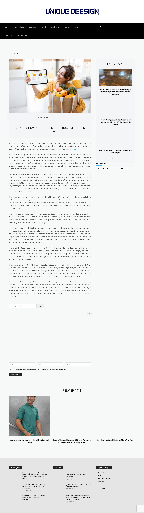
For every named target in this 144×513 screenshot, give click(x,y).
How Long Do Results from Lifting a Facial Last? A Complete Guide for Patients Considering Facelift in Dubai (35, 475)
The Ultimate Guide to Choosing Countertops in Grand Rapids (115, 151)
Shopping (17, 54)
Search (40, 306)
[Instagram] (103, 168)
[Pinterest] (112, 168)
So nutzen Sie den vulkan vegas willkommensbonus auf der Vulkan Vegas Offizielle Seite (78, 497)
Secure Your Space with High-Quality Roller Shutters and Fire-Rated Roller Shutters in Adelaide (116, 122)
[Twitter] (117, 168)
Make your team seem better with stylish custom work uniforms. (29, 441)
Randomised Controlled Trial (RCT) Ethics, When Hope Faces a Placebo (34, 497)
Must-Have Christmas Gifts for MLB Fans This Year (114, 440)
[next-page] (117, 157)
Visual (83, 313)
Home (11, 54)
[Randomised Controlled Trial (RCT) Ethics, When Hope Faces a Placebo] (15, 499)
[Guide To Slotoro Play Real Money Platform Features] (58, 488)
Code (89, 313)
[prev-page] (113, 157)
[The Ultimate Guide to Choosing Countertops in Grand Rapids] (115, 138)
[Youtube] (122, 168)
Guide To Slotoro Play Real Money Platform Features (78, 485)
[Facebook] (98, 168)
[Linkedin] (108, 168)
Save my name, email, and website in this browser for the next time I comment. (39, 369)
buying (74, 149)
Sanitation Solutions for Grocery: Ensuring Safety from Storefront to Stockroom (34, 486)
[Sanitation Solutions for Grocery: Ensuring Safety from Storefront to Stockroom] (15, 488)
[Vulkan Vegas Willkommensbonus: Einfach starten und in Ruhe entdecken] (58, 476)
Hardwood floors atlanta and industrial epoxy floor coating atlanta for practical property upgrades (115, 91)
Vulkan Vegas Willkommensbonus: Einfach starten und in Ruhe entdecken (78, 475)
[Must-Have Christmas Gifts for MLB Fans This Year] (114, 416)
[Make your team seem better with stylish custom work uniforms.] (29, 416)
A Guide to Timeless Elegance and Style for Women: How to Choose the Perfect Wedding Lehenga (72, 441)
